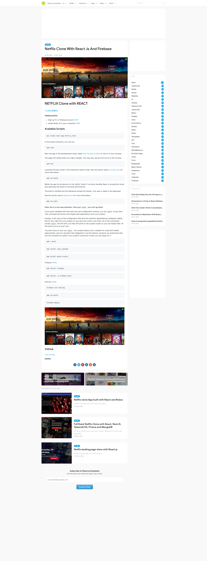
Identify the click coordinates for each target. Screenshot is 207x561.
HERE (76, 120)
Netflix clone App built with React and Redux (98, 399)
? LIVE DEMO (51, 110)
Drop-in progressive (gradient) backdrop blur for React (153, 221)
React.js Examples (54, 3)
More (111, 3)
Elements (82, 3)
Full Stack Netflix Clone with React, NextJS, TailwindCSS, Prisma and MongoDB (97, 426)
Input (93, 3)
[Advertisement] (103, 23)
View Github (50, 355)
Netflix (48, 44)
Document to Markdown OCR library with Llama (150, 214)
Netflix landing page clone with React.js (95, 449)
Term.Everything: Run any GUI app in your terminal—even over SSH (158, 194)
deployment (68, 195)
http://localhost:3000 (91, 154)
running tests (114, 170)
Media (71, 3)
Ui (63, 3)
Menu (102, 3)
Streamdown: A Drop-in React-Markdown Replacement (153, 201)
